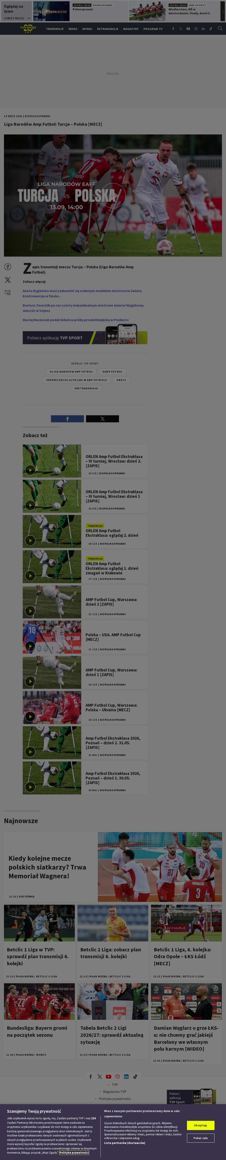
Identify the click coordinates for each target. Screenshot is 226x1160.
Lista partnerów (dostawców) (124, 1143)
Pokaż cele (201, 1138)
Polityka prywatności (74, 1152)
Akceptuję (200, 1125)
